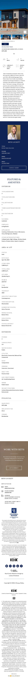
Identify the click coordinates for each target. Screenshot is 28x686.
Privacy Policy (20, 583)
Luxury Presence (14, 575)
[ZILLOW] (17, 566)
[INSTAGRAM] (10, 566)
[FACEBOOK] (21, 566)
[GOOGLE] (14, 566)
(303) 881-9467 (6, 153)
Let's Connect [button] (14, 467)
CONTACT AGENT (14, 167)
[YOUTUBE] (6, 566)
